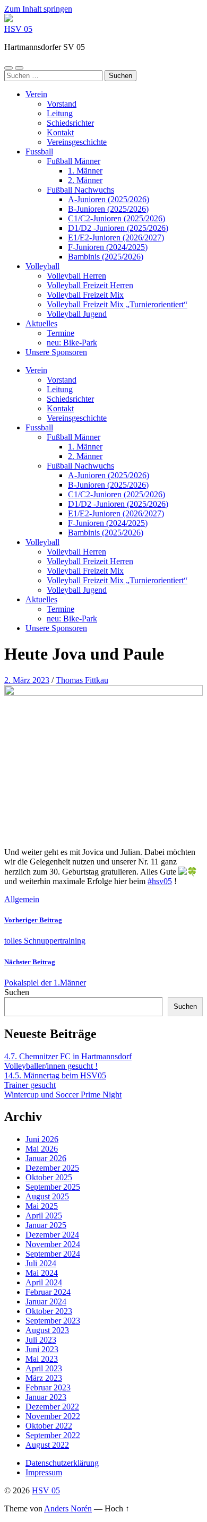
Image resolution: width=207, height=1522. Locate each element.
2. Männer (85, 180)
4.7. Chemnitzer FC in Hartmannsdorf (68, 1056)
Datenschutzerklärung (62, 1462)
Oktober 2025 (48, 1177)
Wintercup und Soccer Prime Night (63, 1094)
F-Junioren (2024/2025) (108, 247)
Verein (36, 94)
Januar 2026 (45, 1158)
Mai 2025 (41, 1205)
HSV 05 (18, 28)
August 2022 (47, 1444)
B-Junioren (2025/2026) (108, 208)
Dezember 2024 (52, 1234)
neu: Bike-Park (72, 342)
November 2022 (52, 1416)
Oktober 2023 (48, 1311)
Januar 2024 (45, 1301)
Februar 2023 (48, 1387)
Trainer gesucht (30, 1084)
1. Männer (85, 170)
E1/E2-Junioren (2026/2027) (116, 237)
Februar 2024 (48, 1291)
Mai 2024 (41, 1272)
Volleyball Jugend (77, 313)
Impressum (43, 1472)
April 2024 (43, 1282)
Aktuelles (41, 323)
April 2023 (43, 1368)
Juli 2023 (40, 1339)
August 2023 (47, 1330)
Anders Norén (68, 1508)
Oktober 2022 (48, 1425)
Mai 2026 (41, 1148)
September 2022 (52, 1435)
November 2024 (52, 1244)
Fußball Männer (73, 161)
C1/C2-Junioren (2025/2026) (116, 218)
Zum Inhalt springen (38, 8)
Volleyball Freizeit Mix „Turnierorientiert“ (117, 304)
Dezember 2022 (52, 1406)
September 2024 (52, 1253)
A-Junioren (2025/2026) (108, 199)
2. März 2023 (26, 680)
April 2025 (43, 1215)
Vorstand (61, 103)
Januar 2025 (45, 1225)
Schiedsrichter (70, 122)
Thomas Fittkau (82, 680)
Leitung (60, 113)
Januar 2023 (45, 1397)
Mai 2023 (41, 1358)
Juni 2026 (41, 1139)
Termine (60, 333)
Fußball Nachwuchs (80, 189)
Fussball (39, 151)
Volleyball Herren (76, 275)
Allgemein (21, 899)
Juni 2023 (41, 1349)
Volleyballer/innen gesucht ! (51, 1065)
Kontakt (60, 132)
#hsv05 (160, 881)
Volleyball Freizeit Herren (90, 285)
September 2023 (52, 1320)
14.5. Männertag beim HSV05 (55, 1075)
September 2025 (52, 1186)
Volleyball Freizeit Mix (85, 294)
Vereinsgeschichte (77, 141)
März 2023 (43, 1377)
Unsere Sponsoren (56, 352)
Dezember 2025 (52, 1167)
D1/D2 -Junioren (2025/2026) (118, 227)
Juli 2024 (40, 1263)
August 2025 (47, 1196)
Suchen (16, 992)
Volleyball (42, 266)
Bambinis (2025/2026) (105, 256)
